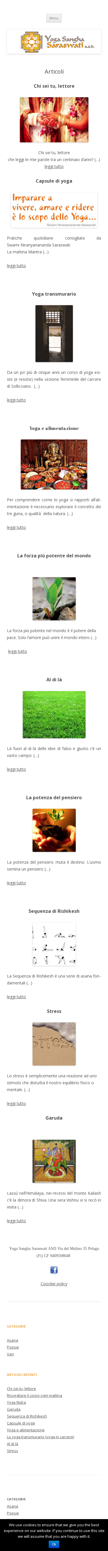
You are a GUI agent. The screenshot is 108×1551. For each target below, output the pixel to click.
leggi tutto (54, 166)
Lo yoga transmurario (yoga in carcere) (40, 1436)
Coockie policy (54, 1283)
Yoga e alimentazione (54, 428)
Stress (12, 1450)
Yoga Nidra (16, 1402)
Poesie (13, 1347)
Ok (54, 1544)
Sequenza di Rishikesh (27, 1416)
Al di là (12, 1443)
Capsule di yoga (21, 1423)
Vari (10, 1354)
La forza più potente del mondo (54, 555)
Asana (12, 1340)
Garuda (13, 1409)
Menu (54, 18)
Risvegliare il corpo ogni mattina (34, 1395)
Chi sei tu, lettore (21, 1388)
